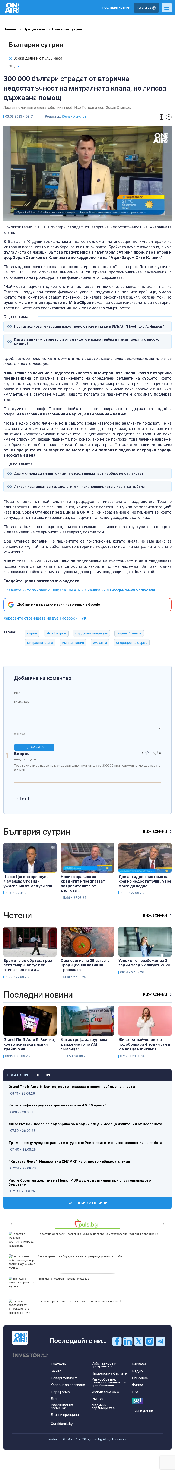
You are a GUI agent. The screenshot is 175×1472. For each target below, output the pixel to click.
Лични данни (142, 1410)
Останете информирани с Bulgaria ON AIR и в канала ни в (79, 590)
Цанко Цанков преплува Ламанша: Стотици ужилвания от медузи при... (29, 881)
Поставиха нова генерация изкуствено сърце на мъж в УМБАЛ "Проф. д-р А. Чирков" (89, 326)
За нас (56, 1371)
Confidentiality (62, 1423)
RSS (135, 1391)
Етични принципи (65, 1414)
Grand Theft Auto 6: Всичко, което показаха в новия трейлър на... (29, 1044)
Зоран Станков (129, 633)
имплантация (73, 642)
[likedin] (128, 1341)
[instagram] (149, 1341)
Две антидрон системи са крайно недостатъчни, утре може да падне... (144, 881)
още (13, 65)
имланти (100, 642)
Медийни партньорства (103, 1407)
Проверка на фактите (109, 1373)
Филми (137, 1384)
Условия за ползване (68, 1384)
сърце (32, 633)
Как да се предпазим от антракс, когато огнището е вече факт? (79, 1301)
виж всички (155, 831)
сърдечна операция (91, 633)
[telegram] (160, 1341)
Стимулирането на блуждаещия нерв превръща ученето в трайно (81, 1256)
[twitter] (138, 1341)
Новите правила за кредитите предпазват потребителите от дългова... (83, 883)
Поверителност (64, 1377)
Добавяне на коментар (42, 678)
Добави (33, 747)
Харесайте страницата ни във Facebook (45, 618)
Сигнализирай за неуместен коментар (156, 774)
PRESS (97, 1399)
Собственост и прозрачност (104, 1365)
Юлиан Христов (74, 116)
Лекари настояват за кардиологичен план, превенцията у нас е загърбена (79, 487)
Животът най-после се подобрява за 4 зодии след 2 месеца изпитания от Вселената (85, 1124)
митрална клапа (40, 642)
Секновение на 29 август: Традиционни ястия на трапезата (85, 965)
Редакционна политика (62, 1406)
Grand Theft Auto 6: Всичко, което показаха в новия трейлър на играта (72, 1087)
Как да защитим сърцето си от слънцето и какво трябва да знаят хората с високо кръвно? (86, 341)
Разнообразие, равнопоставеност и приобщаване (109, 1382)
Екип (54, 1398)
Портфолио (60, 1391)
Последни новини (116, 7)
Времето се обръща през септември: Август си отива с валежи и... (27, 965)
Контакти (58, 1364)
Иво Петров (56, 633)
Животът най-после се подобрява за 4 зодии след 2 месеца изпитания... (144, 1044)
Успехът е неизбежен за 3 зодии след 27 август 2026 (144, 962)
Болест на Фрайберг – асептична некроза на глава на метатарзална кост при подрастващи (98, 1233)
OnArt (137, 1401)
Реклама (139, 1364)
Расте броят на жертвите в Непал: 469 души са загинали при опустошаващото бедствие (80, 1182)
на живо (144, 8)
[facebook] (117, 1341)
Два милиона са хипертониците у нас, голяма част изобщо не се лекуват (78, 474)
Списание (140, 1377)
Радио (137, 1371)
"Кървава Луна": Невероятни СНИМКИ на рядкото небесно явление (69, 1162)
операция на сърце (131, 642)
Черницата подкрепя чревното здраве (63, 1278)
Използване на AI (106, 1392)
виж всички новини (87, 1203)
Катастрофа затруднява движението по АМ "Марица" (57, 1105)
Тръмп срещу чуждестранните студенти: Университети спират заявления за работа (85, 1143)
